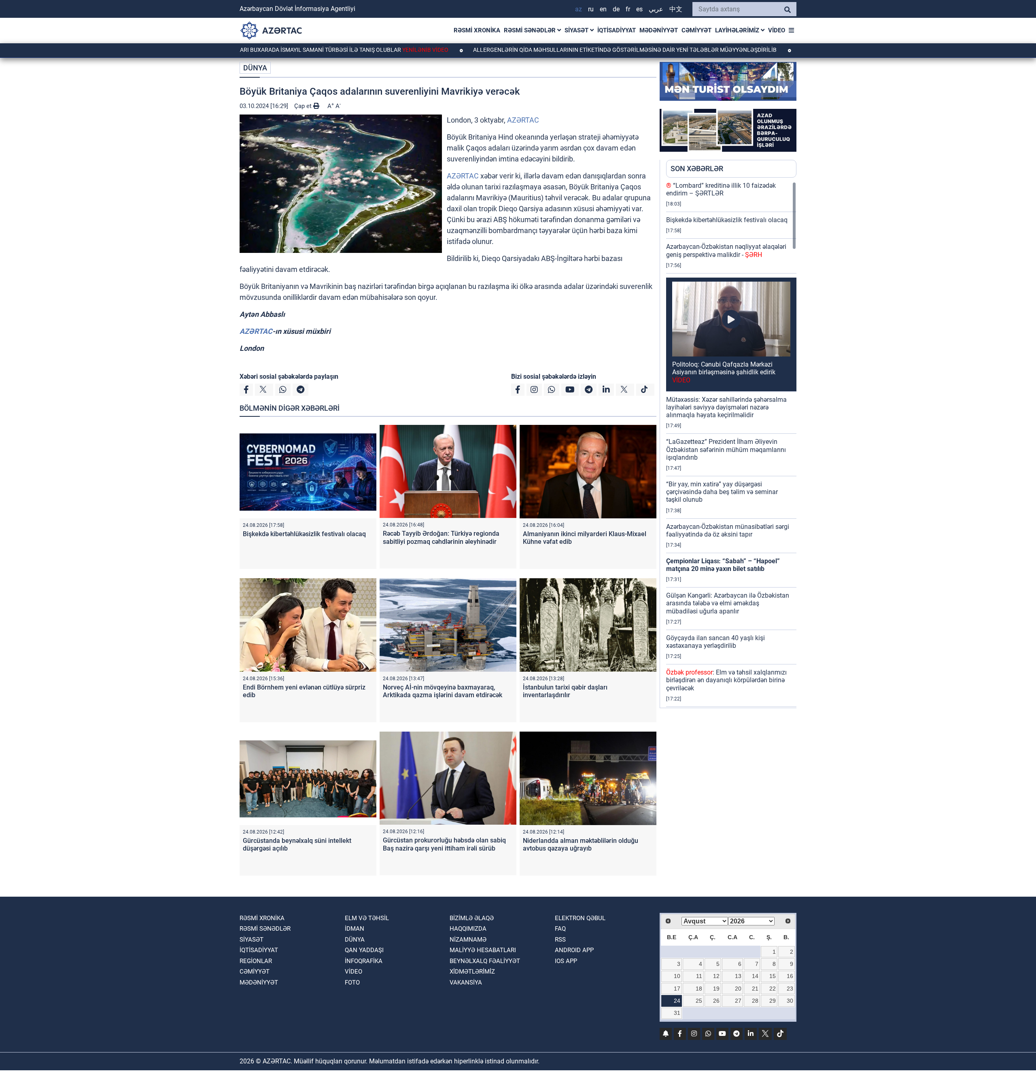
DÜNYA (255, 68)
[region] (731, 445)
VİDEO (776, 30)
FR (628, 9)
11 (699, 976)
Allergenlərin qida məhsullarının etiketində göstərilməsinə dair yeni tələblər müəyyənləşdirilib (563, 50)
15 (772, 976)
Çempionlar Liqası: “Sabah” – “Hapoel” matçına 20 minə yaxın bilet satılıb (723, 565)
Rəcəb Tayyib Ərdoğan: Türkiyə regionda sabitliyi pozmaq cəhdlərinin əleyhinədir (441, 537)
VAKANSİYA (466, 982)
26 (716, 1000)
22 (772, 988)
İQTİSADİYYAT (616, 30)
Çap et (303, 106)
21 (755, 988)
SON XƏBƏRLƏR (697, 168)
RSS (560, 939)
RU (591, 9)
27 (738, 1000)
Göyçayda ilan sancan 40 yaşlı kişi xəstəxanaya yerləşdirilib (715, 641)
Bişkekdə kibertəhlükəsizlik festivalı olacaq (304, 534)
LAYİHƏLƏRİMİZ (738, 30)
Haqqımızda (468, 928)
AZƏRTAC (523, 120)
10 (677, 976)
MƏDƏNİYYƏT (658, 30)
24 (677, 1000)
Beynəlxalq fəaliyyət (485, 961)
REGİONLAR (256, 961)
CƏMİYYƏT (696, 30)
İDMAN (354, 928)
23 (790, 988)
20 (738, 988)
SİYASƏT (577, 30)
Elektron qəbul (580, 918)
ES (639, 9)
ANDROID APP (574, 950)
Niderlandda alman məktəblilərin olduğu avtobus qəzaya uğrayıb (580, 844)
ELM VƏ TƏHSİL (367, 918)
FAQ (560, 928)
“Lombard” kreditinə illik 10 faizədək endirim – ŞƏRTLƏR (721, 189)
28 (755, 1000)
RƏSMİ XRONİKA (477, 30)
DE (616, 9)
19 (716, 988)
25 (699, 1000)
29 (772, 1000)
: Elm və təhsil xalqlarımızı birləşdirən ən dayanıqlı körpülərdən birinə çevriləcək (726, 680)
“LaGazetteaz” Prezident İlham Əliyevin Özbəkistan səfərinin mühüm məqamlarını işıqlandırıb (726, 449)
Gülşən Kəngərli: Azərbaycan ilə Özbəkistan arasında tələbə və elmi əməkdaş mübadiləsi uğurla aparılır (727, 603)
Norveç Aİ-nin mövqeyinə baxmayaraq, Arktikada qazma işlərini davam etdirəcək (442, 691)
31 (677, 1013)
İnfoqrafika (363, 961)
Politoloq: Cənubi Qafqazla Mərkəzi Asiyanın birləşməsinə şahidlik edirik (723, 372)
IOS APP (566, 961)
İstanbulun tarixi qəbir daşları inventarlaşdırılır (565, 691)
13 (738, 976)
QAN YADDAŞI (364, 950)
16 (790, 976)
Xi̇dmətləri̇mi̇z (472, 971)
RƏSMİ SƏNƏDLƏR (530, 30)
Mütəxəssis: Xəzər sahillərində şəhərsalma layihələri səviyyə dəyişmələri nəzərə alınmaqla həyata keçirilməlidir (726, 407)
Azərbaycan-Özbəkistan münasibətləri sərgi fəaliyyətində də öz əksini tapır (727, 530)
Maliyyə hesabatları (483, 950)
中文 (675, 9)
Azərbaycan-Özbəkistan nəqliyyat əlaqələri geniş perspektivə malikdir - (726, 250)
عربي (656, 9)
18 (699, 988)
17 (677, 988)
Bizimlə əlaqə (472, 918)
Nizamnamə (468, 939)
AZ (578, 9)
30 (790, 1000)
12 (716, 976)
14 (755, 976)
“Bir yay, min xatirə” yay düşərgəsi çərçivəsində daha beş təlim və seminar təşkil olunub (722, 491)
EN (603, 9)
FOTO (352, 982)
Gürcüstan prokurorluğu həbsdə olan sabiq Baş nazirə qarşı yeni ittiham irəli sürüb (444, 844)
